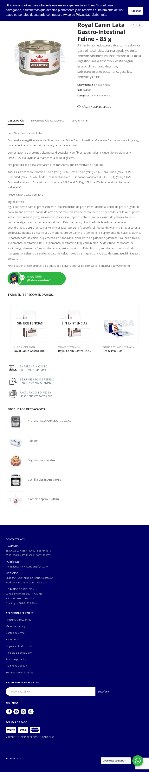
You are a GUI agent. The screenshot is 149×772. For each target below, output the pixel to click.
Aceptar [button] (136, 10)
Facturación (12, 639)
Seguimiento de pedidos (20, 646)
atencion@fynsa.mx (37, 566)
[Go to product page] (119, 323)
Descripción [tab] (16, 120)
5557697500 (12, 550)
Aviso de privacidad (17, 659)
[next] (139, 25)
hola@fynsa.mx (14, 566)
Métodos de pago (16, 626)
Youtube (16, 711)
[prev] (134, 25)
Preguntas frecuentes (18, 619)
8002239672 (44, 555)
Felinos (108, 95)
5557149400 (28, 550)
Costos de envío (15, 633)
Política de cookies (16, 666)
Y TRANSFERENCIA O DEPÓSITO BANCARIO (30, 737)
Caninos (107, 347)
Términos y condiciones (19, 672)
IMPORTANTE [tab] (79, 120)
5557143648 (12, 555)
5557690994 (28, 555)
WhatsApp (31, 711)
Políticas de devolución (19, 652)
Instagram (23, 711)
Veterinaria (97, 95)
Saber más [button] (99, 14)
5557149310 (44, 550)
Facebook (9, 711)
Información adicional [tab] (47, 120)
